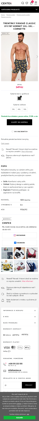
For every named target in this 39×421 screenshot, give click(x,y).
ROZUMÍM (19, 417)
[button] (18, 79)
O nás (6, 316)
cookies (19, 403)
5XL (25, 109)
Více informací (26, 151)
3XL (13, 109)
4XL (19, 109)
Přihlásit (28, 385)
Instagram (20, 235)
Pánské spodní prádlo (23, 15)
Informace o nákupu (13, 310)
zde (28, 414)
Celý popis (5, 143)
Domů (3, 15)
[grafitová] (19, 98)
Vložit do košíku (19, 122)
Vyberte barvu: (19, 94)
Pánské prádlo (10, 15)
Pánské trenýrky (6, 17)
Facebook (21, 242)
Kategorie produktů (11, 9)
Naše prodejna (10, 323)
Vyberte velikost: (19, 105)
